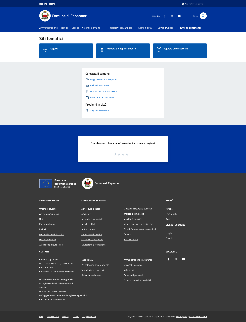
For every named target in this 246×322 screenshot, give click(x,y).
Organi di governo (48, 208)
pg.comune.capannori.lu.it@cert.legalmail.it (65, 295)
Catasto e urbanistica (91, 234)
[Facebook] (164, 16)
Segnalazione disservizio (93, 270)
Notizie (169, 208)
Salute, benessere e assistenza (138, 224)
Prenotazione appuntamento (95, 265)
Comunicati (171, 214)
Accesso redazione (198, 316)
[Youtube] (178, 16)
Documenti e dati (47, 239)
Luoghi (169, 233)
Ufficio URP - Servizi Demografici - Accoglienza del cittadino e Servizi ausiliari (56, 283)
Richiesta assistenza (91, 275)
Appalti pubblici (88, 224)
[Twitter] (171, 16)
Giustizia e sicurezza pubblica (138, 208)
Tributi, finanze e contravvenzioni (140, 229)
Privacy (65, 316)
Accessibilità (53, 316)
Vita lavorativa (131, 239)
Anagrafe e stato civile (92, 219)
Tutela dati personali (133, 275)
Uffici (41, 219)
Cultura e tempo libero (92, 239)
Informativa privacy (133, 265)
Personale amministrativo (51, 234)
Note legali (129, 270)
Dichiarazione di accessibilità (137, 280)
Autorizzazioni (88, 229)
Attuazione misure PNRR (51, 244)
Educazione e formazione (93, 244)
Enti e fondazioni (47, 224)
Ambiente (86, 214)
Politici (42, 229)
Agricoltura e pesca (90, 208)
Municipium (181, 316)
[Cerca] (203, 15)
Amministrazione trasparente (138, 259)
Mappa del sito (89, 316)
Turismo (127, 234)
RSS (41, 316)
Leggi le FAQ (87, 259)
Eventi (169, 238)
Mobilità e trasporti (133, 219)
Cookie (76, 316)
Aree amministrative (49, 214)
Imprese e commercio (134, 213)
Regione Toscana (47, 3)
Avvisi (169, 219)
